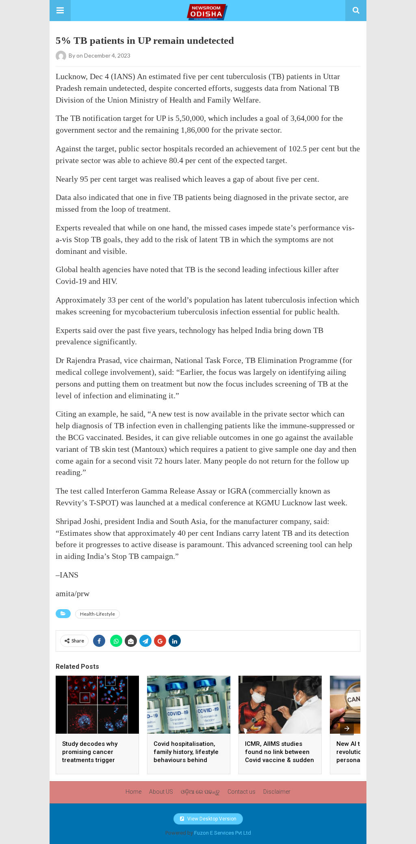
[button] (60, 10)
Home (133, 791)
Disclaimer (276, 791)
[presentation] (347, 728)
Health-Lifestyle (97, 614)
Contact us (242, 791)
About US (161, 791)
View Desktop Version (211, 819)
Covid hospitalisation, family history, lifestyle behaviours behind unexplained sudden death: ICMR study (186, 760)
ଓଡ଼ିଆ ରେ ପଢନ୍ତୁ (200, 791)
